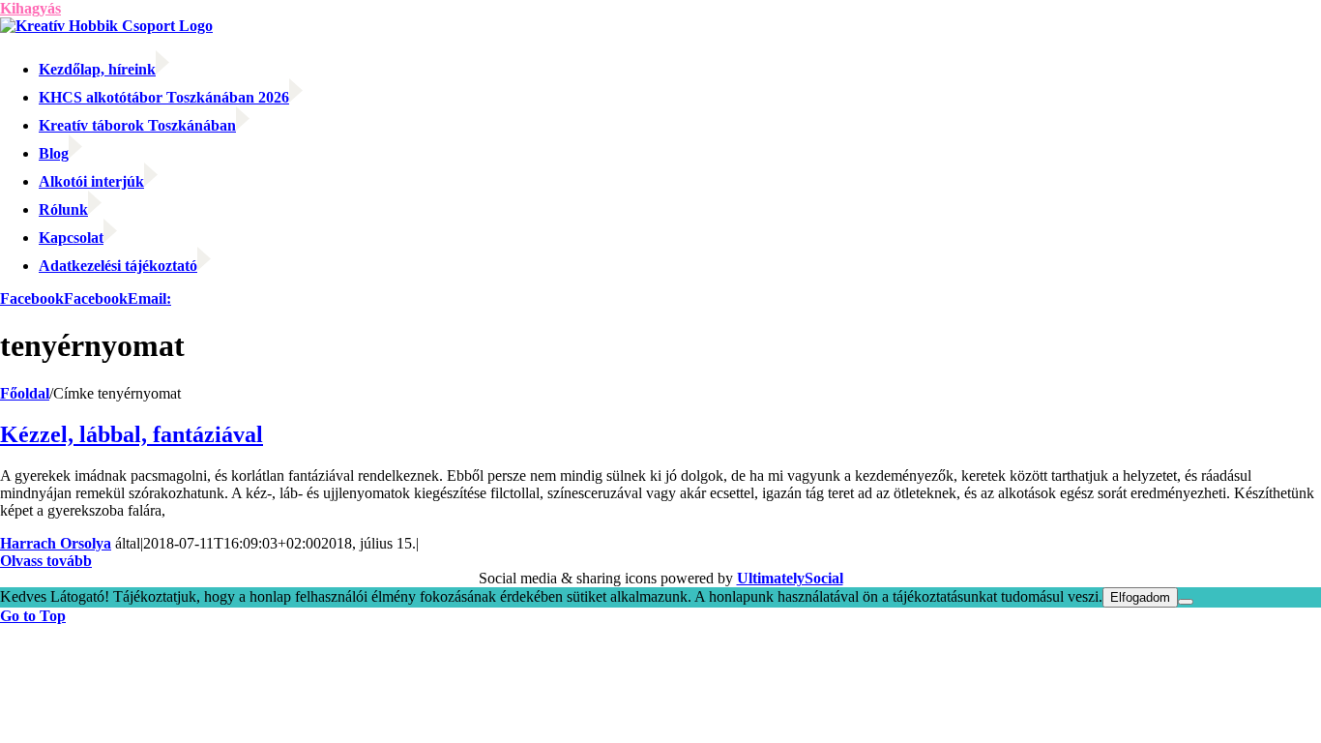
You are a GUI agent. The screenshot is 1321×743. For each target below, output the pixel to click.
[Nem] (1185, 602)
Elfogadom (1140, 597)
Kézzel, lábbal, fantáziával (131, 434)
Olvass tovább (46, 560)
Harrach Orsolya (55, 543)
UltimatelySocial (790, 578)
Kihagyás (30, 8)
